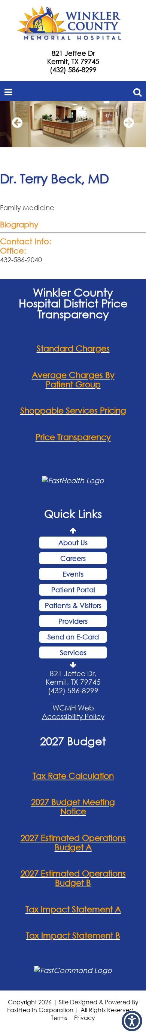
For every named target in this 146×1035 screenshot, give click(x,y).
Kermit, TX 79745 (73, 61)
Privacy (84, 1018)
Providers (73, 621)
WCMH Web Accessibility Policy (73, 712)
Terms (59, 1018)
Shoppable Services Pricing (73, 410)
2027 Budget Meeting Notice (73, 806)
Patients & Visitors (73, 605)
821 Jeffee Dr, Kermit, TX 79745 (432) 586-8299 (73, 682)
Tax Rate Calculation (73, 775)
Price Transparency (73, 437)
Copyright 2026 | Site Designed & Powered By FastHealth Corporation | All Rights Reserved (73, 1006)
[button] (16, 126)
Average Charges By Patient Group (73, 379)
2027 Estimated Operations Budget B (73, 878)
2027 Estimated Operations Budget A (73, 842)
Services (73, 652)
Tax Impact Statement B (73, 935)
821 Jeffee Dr (73, 53)
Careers (73, 558)
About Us (73, 542)
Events (73, 574)
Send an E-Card (73, 637)
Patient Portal (73, 590)
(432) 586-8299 (73, 69)
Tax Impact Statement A (73, 909)
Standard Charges (73, 348)
